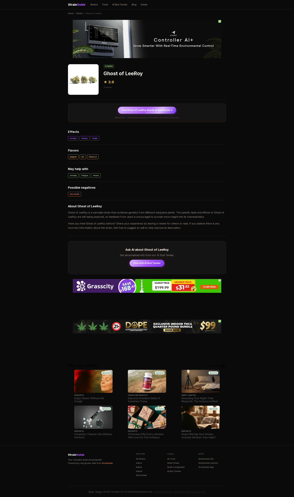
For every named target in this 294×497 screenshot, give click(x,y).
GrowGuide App (206, 467)
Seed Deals (141, 475)
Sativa (139, 467)
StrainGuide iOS (205, 459)
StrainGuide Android (208, 463)
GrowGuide (107, 463)
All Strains (140, 459)
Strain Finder (173, 463)
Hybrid (139, 471)
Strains (94, 4)
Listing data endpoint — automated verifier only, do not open (180, 492)
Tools (105, 4)
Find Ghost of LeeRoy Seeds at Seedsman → (147, 110)
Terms (91, 492)
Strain (76, 4)
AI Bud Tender (119, 4)
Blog (134, 4)
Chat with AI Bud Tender (147, 263)
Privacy (98, 492)
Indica (139, 463)
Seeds (144, 4)
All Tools (171, 459)
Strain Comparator (176, 467)
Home (71, 13)
